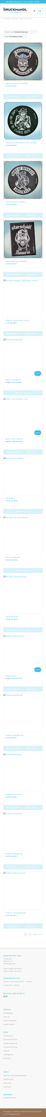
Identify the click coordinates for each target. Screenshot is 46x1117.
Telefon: (12, 971)
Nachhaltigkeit (8, 1013)
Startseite (15, 19)
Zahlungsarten (8, 1055)
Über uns (6, 1017)
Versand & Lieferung (10, 1047)
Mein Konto (7, 1058)
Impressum (7, 1087)
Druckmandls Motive (10, 1039)
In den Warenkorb (14, 96)
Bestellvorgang (8, 1079)
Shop (21, 19)
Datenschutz (7, 1083)
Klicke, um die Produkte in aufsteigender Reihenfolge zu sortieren (35, 32)
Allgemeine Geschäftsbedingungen (15, 1076)
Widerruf (6, 1051)
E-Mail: (12, 969)
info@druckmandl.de (15, 2)
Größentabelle (8, 1036)
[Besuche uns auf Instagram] (7, 997)
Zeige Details (32, 96)
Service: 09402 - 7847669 (31, 2)
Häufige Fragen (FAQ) (10, 1043)
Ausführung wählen (23, 393)
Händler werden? (9, 1024)
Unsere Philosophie (10, 1021)
